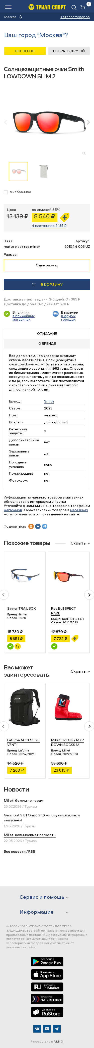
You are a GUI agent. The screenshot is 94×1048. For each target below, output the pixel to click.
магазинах (79, 509)
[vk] (38, 526)
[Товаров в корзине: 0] (83, 7)
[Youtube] (47, 1029)
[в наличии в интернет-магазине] (18, 646)
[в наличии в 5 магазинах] (10, 646)
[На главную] (47, 6)
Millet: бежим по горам (23, 800)
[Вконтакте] (37, 1029)
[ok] (31, 526)
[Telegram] (57, 1029)
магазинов (13, 509)
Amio (58, 1041)
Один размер (47, 265)
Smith (49, 401)
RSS (31, 851)
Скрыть (78, 543)
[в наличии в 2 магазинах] (54, 646)
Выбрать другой (69, 51)
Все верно (25, 51)
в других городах (68, 317)
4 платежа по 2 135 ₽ (49, 225)
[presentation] (8, 122)
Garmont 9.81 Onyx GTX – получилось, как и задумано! (42, 817)
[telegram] (44, 526)
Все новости (15, 851)
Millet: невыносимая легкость (30, 834)
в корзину (51, 284)
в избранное (20, 192)
